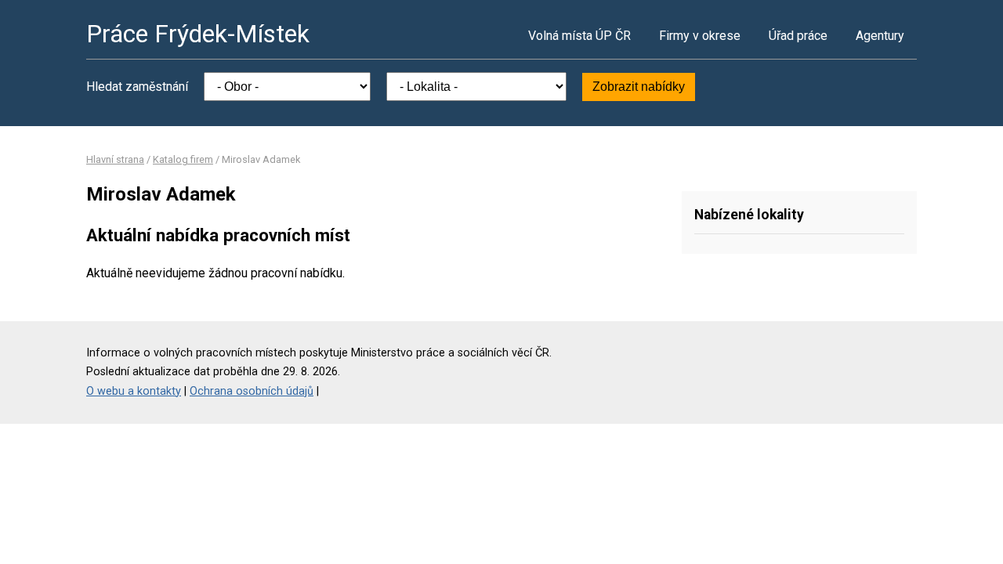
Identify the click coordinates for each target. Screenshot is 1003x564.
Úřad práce (798, 35)
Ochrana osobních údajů (251, 391)
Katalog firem (183, 159)
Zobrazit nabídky (638, 86)
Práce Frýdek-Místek (198, 34)
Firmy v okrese (699, 35)
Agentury (880, 35)
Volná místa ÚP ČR (579, 35)
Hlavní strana (115, 159)
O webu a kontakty (133, 391)
